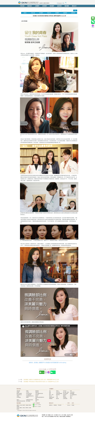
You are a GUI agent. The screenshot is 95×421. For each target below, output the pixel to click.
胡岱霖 (18, 407)
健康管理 (59, 5)
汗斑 (57, 397)
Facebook (60, 3)
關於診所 (74, 5)
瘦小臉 (50, 395)
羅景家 (27, 407)
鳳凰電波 (37, 390)
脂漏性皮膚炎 (51, 397)
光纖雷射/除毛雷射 (29, 399)
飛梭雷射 (37, 392)
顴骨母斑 (64, 394)
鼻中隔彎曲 (28, 401)
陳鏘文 (21, 407)
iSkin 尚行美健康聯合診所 (33, 3)
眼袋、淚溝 (51, 394)
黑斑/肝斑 (58, 394)
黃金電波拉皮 (19, 394)
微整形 (31, 362)
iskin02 (39, 406)
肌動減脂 (18, 390)
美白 (50, 390)
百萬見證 (22, 5)
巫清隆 (30, 407)
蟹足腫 (57, 398)
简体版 (73, 405)
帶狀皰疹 (64, 397)
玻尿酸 (36, 362)
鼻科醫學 (44, 5)
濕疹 (71, 397)
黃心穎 (21, 405)
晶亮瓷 (36, 395)
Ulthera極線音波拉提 (39, 393)
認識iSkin (51, 405)
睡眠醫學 (52, 5)
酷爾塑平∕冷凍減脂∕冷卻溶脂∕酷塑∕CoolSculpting (52, 362)
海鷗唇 (27, 397)
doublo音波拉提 (29, 393)
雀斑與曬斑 (72, 393)
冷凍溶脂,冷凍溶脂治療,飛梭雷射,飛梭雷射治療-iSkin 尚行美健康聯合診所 (27, 416)
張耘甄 (18, 406)
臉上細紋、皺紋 (66, 392)
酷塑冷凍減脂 (19, 393)
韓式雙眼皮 (19, 397)
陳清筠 (24, 405)
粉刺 (71, 390)
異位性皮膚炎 (65, 393)
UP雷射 (27, 392)
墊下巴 (71, 395)
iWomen (68, 405)
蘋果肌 (64, 395)
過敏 (50, 392)
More (71, 398)
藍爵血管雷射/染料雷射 (21, 401)
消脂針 (18, 395)
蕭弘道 (24, 407)
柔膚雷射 (37, 399)
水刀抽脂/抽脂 (28, 394)
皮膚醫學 (37, 5)
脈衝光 (18, 399)
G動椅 (27, 390)
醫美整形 (30, 5)
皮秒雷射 (37, 394)
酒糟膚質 (50, 398)
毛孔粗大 (64, 390)
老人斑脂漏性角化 (73, 394)
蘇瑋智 (18, 408)
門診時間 (59, 405)
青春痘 (57, 390)
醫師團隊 (67, 5)
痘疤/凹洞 (58, 392)
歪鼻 (36, 401)
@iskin (39, 404)
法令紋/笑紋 (72, 392)
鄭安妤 (30, 405)
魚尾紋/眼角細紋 (59, 393)
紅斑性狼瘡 (65, 398)
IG (63, 3)
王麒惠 (27, 405)
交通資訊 (55, 405)
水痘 (57, 395)
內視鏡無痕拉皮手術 (29, 395)
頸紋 (50, 393)
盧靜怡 (18, 405)
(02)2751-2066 (70, 414)
